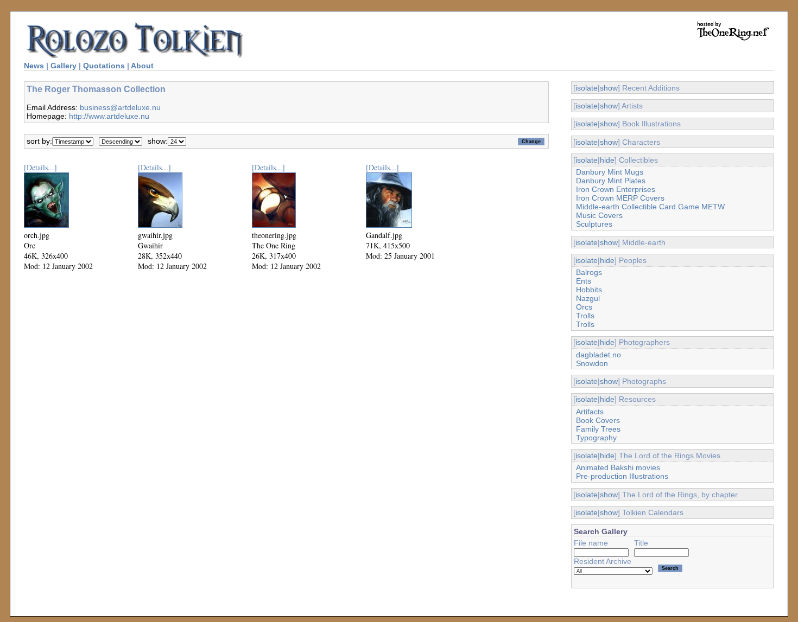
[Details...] (40, 167)
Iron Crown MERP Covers (620, 198)
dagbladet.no (598, 354)
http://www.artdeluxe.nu (109, 116)
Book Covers (598, 420)
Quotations (104, 65)
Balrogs (589, 272)
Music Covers (599, 215)
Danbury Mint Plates (610, 180)
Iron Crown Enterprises (615, 189)
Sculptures (594, 224)
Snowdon (592, 363)
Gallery (63, 65)
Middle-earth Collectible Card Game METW (650, 206)
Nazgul (588, 298)
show (609, 88)
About (142, 65)
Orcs (584, 307)
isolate (586, 88)
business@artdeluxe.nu (120, 107)
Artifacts (590, 411)
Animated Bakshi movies (618, 467)
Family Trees (598, 429)
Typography (596, 437)
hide (607, 160)
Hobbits (589, 289)
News (34, 65)
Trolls (585, 315)
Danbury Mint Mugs (609, 172)
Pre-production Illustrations (622, 476)
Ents (583, 281)
